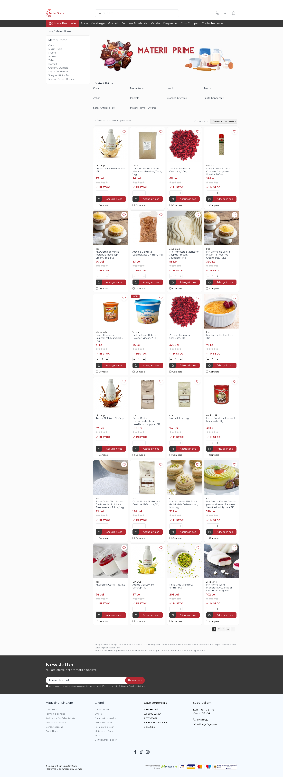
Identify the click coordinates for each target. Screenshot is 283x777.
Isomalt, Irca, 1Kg (179, 418)
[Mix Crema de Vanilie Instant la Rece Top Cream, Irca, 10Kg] (221, 228)
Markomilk (101, 332)
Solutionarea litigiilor (106, 739)
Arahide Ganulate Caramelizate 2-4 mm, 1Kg (147, 253)
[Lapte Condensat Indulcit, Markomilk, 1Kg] (221, 394)
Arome (52, 56)
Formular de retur (104, 727)
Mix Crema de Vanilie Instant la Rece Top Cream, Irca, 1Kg (107, 254)
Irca (98, 249)
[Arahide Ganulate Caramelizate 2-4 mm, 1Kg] (147, 228)
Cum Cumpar (189, 23)
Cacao (51, 45)
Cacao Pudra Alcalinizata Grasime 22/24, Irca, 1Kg (146, 503)
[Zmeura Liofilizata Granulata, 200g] (184, 144)
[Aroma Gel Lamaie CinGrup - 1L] (147, 561)
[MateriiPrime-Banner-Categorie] (166, 55)
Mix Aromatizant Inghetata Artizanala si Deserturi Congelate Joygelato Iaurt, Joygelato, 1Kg (221, 587)
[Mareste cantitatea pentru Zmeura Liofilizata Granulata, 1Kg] (180, 359)
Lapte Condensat (58, 71)
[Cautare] (184, 13)
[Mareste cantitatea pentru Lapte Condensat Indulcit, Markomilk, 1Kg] (217, 442)
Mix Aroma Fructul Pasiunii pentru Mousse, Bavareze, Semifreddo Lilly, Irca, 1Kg (221, 504)
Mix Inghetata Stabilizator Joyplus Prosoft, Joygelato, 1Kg (184, 254)
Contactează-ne (54, 727)
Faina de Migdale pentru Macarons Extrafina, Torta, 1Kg (147, 171)
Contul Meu (52, 731)
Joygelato (174, 249)
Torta (135, 165)
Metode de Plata (104, 731)
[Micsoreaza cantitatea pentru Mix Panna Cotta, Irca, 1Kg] (97, 609)
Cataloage (98, 23)
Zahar (51, 60)
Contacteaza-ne (212, 23)
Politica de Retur (104, 722)
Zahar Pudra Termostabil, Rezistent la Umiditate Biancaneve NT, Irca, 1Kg (110, 504)
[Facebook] (135, 752)
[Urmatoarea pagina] (233, 629)
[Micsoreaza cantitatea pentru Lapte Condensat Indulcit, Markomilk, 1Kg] (208, 442)
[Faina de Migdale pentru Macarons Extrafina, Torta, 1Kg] (147, 144)
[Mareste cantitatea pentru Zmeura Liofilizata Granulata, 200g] (180, 192)
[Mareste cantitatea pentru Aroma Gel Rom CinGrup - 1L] (107, 442)
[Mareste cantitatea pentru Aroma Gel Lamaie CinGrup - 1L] (144, 609)
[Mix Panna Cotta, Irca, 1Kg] (110, 561)
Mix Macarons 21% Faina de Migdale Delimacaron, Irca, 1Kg (183, 504)
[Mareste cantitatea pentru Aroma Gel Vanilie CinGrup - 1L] (107, 192)
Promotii (113, 23)
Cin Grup (100, 165)
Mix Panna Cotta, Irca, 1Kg (110, 584)
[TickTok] (141, 752)
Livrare (98, 713)
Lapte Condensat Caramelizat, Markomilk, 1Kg (109, 338)
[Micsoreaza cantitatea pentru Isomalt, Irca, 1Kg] (171, 442)
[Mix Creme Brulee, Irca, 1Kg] (221, 311)
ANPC (98, 735)
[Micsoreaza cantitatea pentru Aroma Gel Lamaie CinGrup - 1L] (134, 609)
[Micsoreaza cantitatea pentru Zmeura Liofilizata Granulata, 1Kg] (171, 359)
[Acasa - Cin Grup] (62, 13)
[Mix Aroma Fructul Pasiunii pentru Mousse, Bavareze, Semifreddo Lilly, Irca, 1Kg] (221, 477)
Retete (155, 23)
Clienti (99, 702)
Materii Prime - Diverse (61, 79)
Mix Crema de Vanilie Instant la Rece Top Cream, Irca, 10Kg (218, 254)
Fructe (52, 52)
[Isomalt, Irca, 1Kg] (184, 394)
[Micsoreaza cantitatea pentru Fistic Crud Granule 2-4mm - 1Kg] (171, 609)
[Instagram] (148, 752)
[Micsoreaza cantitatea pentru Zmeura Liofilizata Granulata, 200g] (171, 192)
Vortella (210, 165)
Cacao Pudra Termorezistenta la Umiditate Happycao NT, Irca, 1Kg (146, 421)
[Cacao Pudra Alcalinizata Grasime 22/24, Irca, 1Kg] (147, 477)
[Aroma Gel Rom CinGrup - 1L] (110, 394)
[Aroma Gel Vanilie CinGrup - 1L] (110, 144)
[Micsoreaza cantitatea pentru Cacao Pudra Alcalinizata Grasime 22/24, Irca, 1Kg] (134, 525)
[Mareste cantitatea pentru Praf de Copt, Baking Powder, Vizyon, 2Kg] (144, 359)
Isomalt (52, 64)
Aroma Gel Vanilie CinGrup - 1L (110, 170)
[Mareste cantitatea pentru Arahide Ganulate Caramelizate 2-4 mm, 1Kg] (144, 276)
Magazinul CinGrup (59, 702)
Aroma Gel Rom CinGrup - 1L (110, 420)
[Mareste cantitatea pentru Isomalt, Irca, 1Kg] (180, 442)
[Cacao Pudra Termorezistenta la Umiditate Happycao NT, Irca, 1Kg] (147, 394)
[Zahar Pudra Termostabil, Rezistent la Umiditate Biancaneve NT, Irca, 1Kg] (110, 477)
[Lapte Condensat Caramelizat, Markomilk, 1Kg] (110, 311)
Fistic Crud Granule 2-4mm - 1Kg (181, 586)
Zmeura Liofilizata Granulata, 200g (179, 170)
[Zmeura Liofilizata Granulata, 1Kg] (184, 311)
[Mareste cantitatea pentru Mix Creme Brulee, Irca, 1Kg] (217, 359)
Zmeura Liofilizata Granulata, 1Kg (179, 336)
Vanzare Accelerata (135, 23)
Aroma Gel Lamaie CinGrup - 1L (143, 586)
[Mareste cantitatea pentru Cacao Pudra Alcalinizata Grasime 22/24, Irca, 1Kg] (144, 525)
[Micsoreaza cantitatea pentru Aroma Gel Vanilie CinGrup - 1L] (97, 192)
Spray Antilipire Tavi (59, 75)
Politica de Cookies (56, 722)
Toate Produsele (65, 23)
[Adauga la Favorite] (124, 131)
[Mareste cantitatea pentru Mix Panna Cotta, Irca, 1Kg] (107, 609)
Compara (104, 205)
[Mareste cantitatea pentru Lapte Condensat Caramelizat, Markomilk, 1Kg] (107, 359)
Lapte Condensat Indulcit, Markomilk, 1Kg (221, 420)
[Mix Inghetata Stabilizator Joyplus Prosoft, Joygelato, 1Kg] (184, 228)
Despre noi (170, 23)
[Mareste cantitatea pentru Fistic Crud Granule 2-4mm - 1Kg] (180, 609)
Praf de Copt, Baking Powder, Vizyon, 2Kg (144, 336)
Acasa (84, 23)
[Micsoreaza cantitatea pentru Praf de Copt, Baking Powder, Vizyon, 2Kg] (134, 359)
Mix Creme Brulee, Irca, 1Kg (219, 336)
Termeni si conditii (55, 713)
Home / (50, 31)
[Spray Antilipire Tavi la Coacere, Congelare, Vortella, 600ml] (221, 144)
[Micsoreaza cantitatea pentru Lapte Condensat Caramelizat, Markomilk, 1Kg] (97, 359)
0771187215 (202, 720)
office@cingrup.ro (207, 724)
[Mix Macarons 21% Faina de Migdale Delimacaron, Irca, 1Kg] (184, 477)
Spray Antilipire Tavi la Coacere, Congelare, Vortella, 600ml (218, 171)
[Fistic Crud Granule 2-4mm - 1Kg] (184, 561)
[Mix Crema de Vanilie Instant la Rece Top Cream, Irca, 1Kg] (110, 228)
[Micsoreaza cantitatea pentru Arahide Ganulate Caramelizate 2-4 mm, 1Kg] (134, 276)
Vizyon (136, 332)
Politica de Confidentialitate (132, 686)
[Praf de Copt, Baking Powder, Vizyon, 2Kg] (147, 311)
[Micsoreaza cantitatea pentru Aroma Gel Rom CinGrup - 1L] (97, 442)
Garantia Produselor (105, 718)
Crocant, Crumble (58, 67)
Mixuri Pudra (55, 49)
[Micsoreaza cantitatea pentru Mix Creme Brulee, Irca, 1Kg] (208, 359)
